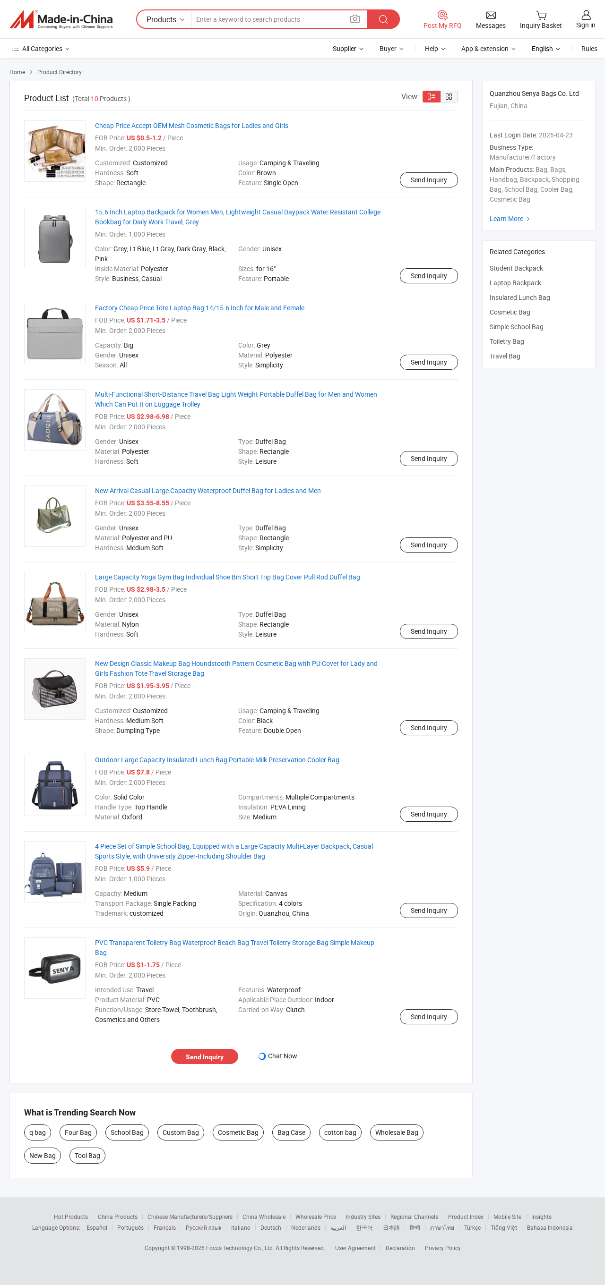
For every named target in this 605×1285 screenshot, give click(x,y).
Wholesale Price (315, 1216)
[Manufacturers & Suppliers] (60, 19)
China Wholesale (263, 1216)
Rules (589, 48)
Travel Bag (505, 355)
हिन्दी (415, 1227)
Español (96, 1227)
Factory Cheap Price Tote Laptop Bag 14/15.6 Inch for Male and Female (199, 307)
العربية (338, 1227)
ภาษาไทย (442, 1227)
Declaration (400, 1247)
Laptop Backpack (515, 282)
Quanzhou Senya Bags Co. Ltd (534, 93)
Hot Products (71, 1216)
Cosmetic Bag (238, 1132)
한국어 (364, 1227)
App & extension (485, 48)
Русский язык (203, 1227)
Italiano (241, 1227)
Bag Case (291, 1132)
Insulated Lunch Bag (520, 297)
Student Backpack (516, 268)
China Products (118, 1216)
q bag (37, 1132)
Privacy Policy (443, 1247)
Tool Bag (87, 1155)
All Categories (42, 48)
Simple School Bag (517, 326)
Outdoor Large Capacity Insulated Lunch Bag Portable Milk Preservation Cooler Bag (217, 759)
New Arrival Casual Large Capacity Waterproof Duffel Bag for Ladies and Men (208, 490)
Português (130, 1227)
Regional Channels (414, 1216)
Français (165, 1227)
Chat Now (282, 1055)
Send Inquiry (429, 179)
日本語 (391, 1227)
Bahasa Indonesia (550, 1227)
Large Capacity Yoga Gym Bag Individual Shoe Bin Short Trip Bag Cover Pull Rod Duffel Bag (227, 576)
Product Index (466, 1216)
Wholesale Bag (396, 1132)
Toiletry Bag (507, 341)
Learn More (511, 218)
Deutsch (270, 1227)
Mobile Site (507, 1216)
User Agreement (355, 1247)
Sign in (586, 24)
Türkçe (472, 1227)
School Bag (127, 1132)
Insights (541, 1216)
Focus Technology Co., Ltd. (241, 1247)
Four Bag (78, 1132)
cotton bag (340, 1132)
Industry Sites (363, 1216)
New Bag (42, 1155)
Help (431, 48)
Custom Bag (181, 1132)
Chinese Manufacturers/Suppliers (190, 1216)
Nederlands (305, 1227)
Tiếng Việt (504, 1227)
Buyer (388, 48)
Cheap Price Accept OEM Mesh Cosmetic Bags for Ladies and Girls (191, 125)
